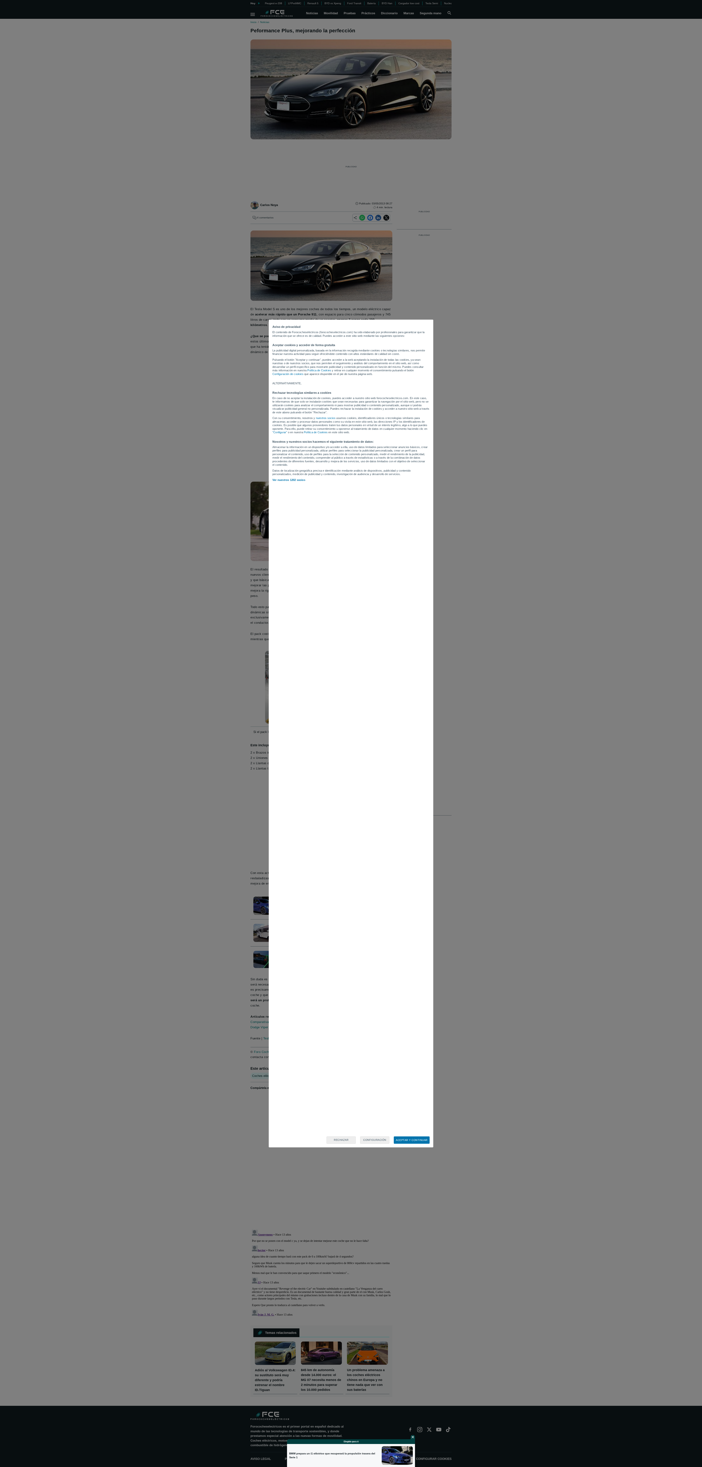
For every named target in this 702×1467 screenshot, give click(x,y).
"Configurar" (279, 432)
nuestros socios (325, 418)
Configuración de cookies (287, 374)
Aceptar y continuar (412, 1140)
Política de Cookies (319, 370)
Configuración (374, 1139)
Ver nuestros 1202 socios (288, 479)
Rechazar (341, 1139)
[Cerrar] (413, 1437)
